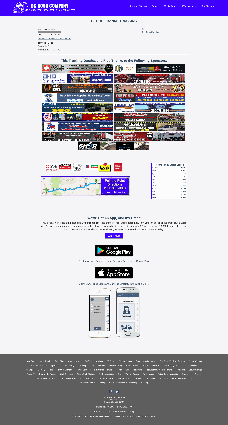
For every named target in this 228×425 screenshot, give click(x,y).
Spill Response (66, 374)
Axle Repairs (45, 361)
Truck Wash (151, 378)
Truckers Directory (138, 6)
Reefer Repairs (122, 370)
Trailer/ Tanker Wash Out (168, 374)
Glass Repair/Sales (39, 366)
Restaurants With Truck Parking (159, 370)
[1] (44, 32)
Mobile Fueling (115, 366)
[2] (47, 32)
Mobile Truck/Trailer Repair (137, 366)
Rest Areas (137, 370)
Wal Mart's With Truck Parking (92, 383)
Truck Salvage (122, 378)
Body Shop (59, 361)
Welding (144, 383)
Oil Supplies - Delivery (35, 370)
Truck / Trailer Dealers (45, 378)
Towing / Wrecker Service (128, 374)
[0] (40, 32)
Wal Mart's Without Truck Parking (123, 383)
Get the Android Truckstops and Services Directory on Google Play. (114, 261)
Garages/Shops (195, 361)
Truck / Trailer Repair (67, 378)
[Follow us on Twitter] (117, 393)
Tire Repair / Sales (106, 374)
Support (155, 6)
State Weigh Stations (86, 374)
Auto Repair (31, 361)
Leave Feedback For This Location (54, 38)
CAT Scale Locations (94, 361)
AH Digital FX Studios (147, 416)
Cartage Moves (74, 361)
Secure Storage (195, 370)
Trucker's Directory (102, 412)
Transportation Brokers (191, 374)
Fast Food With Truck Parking (172, 361)
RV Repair (180, 370)
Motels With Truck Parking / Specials (167, 366)
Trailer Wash (148, 374)
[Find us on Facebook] (111, 393)
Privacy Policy (114, 416)
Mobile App (169, 6)
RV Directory (208, 6)
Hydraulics (55, 366)
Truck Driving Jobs (87, 378)
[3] (51, 32)
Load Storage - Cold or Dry (75, 366)
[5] (59, 32)
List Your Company (188, 6)
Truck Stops (137, 378)
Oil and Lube (192, 366)
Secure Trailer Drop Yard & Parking (42, 374)
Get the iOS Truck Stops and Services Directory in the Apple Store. (114, 284)
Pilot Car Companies (66, 370)
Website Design (128, 416)
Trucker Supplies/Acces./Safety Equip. (176, 378)
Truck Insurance (106, 378)
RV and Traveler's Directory (122, 412)
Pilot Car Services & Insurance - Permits (95, 370)
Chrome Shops (125, 361)
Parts (51, 370)
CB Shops (111, 361)
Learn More (114, 235)
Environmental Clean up (145, 361)
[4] (55, 32)
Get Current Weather (150, 32)
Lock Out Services (97, 366)
